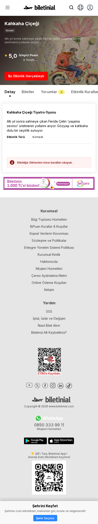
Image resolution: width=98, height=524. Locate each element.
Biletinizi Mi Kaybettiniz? (49, 332)
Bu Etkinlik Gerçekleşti (26, 76)
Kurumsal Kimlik (49, 254)
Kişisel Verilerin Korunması (49, 233)
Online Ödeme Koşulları (49, 283)
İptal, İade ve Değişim (49, 318)
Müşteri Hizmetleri (49, 268)
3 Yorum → (30, 60)
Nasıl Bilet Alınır (49, 325)
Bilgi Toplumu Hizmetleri (49, 219)
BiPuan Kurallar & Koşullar (49, 226)
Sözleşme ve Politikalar (49, 240)
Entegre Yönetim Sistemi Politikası (49, 247)
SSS (49, 311)
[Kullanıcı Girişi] (90, 8)
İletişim (49, 290)
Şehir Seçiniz (45, 518)
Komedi (10, 30)
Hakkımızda (49, 261)
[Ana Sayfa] (39, 8)
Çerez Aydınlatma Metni (49, 276)
